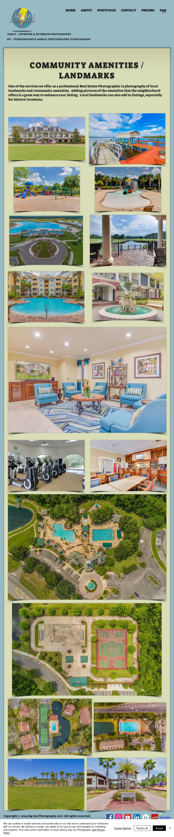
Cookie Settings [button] (122, 828)
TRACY (11, 34)
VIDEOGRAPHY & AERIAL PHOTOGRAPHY (41, 39)
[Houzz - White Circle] (145, 817)
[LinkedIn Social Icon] (136, 817)
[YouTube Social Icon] (127, 817)
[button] (106, 10)
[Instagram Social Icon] (118, 817)
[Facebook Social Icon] (109, 817)
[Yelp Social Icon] (154, 817)
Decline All (142, 828)
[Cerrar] (170, 828)
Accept (159, 828)
